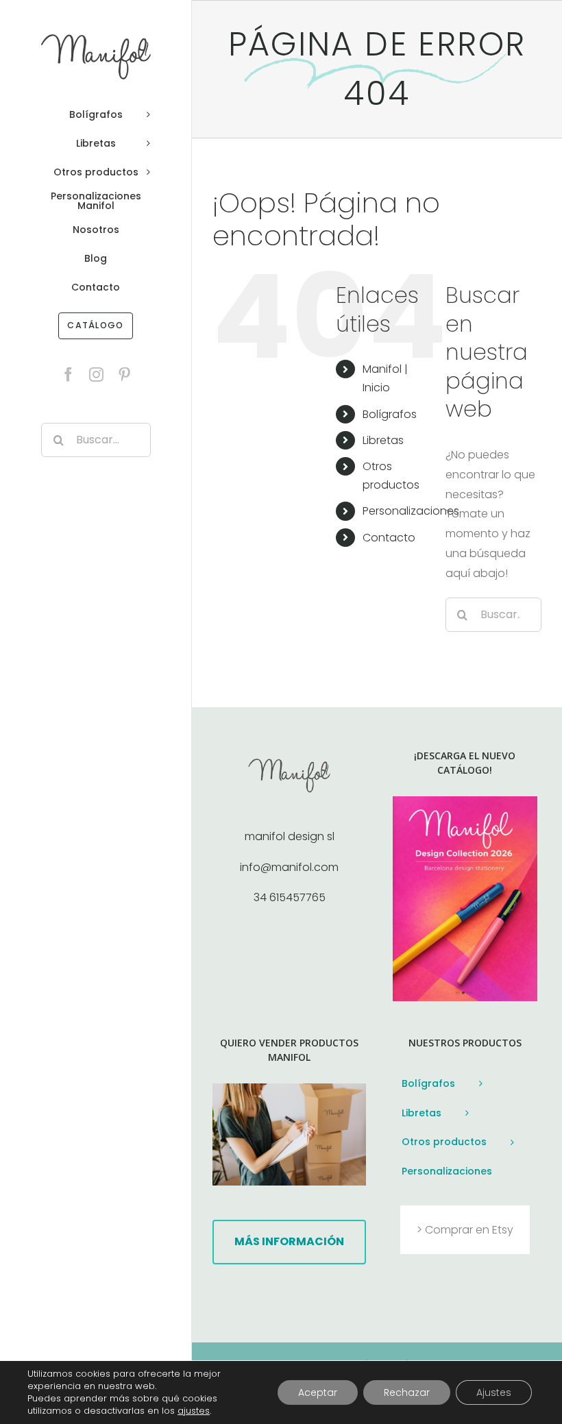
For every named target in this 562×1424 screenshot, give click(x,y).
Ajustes (493, 1392)
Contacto (389, 537)
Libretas (383, 440)
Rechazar (407, 1392)
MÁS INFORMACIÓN (289, 1241)
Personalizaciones (411, 511)
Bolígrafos (390, 414)
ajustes (194, 1411)
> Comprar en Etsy (465, 1230)
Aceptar (317, 1392)
